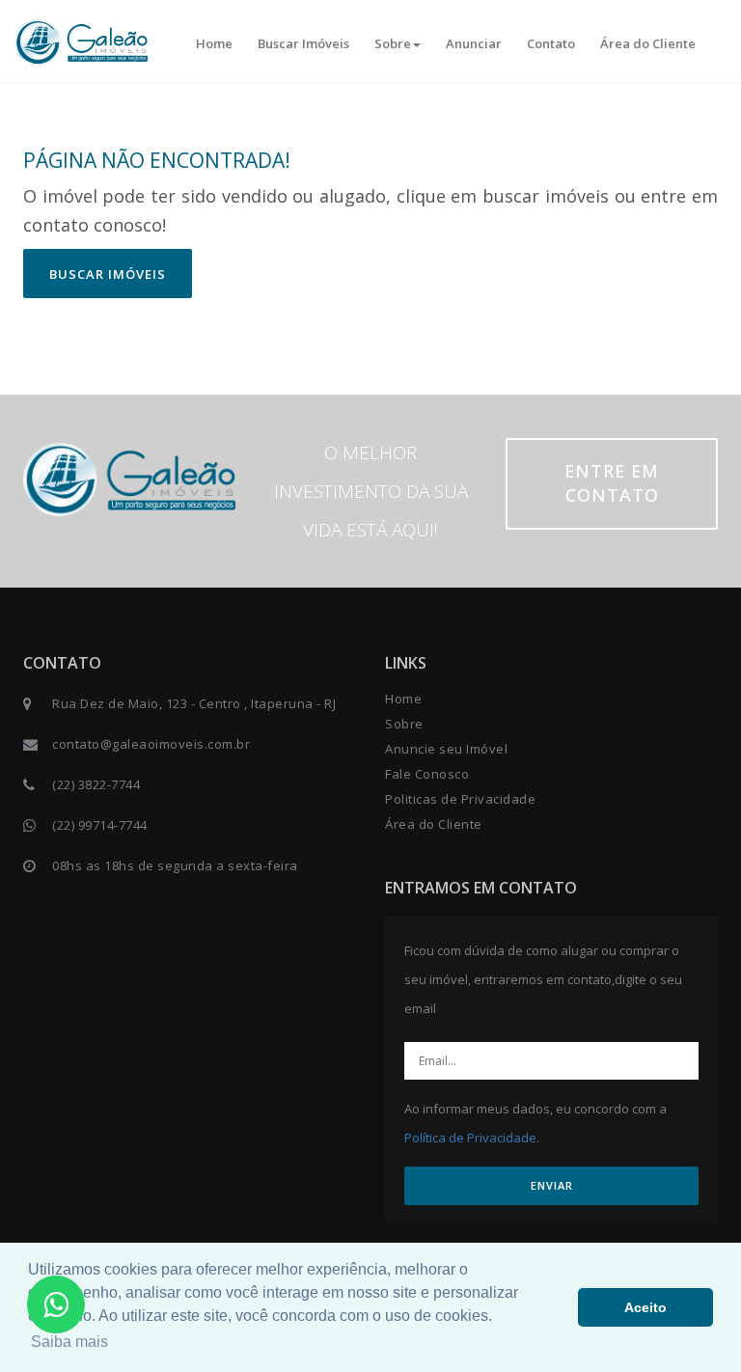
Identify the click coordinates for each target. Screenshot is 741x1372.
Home (214, 43)
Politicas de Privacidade (460, 799)
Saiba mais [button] (69, 1341)
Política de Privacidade (470, 1137)
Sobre (392, 43)
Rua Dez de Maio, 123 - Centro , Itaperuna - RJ (194, 703)
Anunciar (474, 43)
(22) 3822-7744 (96, 784)
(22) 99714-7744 (100, 825)
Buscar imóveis (107, 274)
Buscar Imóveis (303, 43)
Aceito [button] (645, 1307)
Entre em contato (611, 483)
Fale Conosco (427, 773)
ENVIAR (552, 1185)
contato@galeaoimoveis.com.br (151, 744)
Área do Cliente (648, 43)
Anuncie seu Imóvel (446, 748)
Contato (551, 43)
